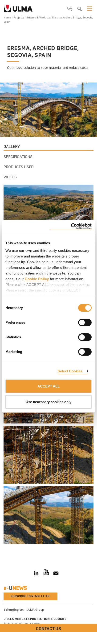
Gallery (12, 146)
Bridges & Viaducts (38, 17)
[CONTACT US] (3, 549)
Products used (19, 167)
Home (7, 17)
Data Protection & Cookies (43, 619)
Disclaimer (12, 619)
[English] (18, 10)
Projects (19, 17)
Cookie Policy (37, 279)
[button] (69, 8)
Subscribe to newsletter (30, 596)
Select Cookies (70, 371)
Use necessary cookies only (48, 402)
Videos (10, 177)
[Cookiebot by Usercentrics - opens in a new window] (71, 226)
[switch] (79, 322)
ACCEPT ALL (48, 386)
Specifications (18, 156)
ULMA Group (35, 610)
